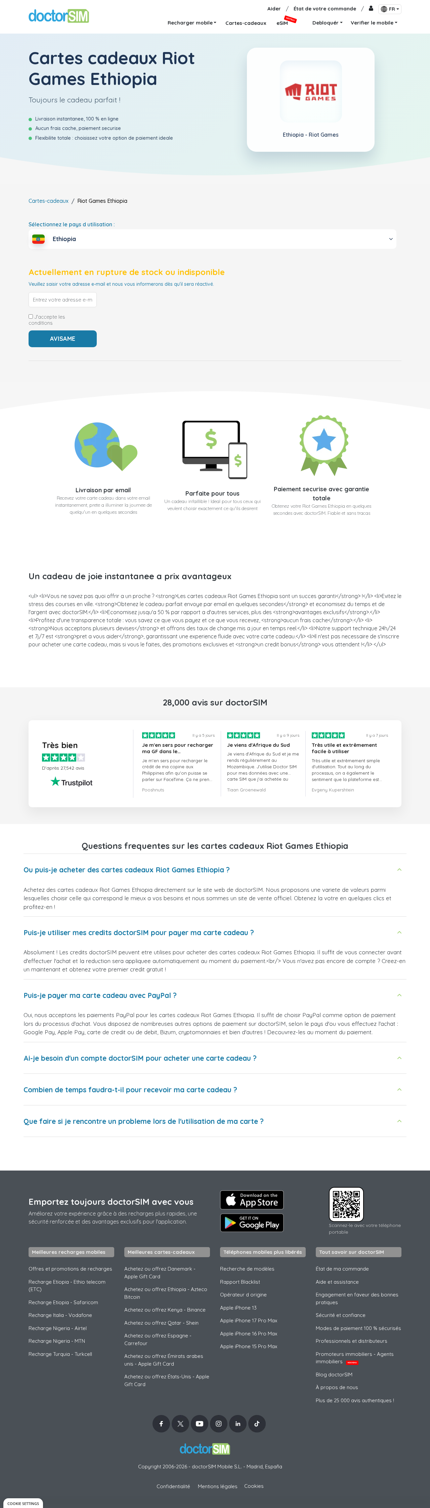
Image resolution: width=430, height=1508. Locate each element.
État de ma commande (342, 1269)
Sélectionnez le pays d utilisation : (72, 224)
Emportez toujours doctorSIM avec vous (111, 1201)
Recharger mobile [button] (190, 22)
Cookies (254, 1486)
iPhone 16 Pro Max (248, 1333)
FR (392, 9)
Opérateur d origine (243, 1294)
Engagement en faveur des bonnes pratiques (357, 1298)
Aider (274, 8)
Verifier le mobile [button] (372, 22)
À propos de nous (337, 1387)
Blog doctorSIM (334, 1374)
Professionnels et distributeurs (351, 1341)
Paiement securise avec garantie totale (321, 493)
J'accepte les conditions (47, 320)
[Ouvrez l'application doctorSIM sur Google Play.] (252, 1223)
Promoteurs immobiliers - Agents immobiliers (355, 1358)
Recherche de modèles (247, 1269)
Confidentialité (173, 1486)
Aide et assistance (337, 1282)
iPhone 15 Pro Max (248, 1346)
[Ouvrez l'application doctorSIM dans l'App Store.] (252, 1199)
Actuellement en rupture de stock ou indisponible (127, 272)
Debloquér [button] (325, 22)
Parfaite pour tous (212, 493)
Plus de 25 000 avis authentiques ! (355, 1400)
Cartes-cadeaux (49, 200)
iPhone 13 (238, 1308)
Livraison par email (103, 490)
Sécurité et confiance (341, 1315)
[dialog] (23, 1503)
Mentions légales (218, 1486)
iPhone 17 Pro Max (248, 1320)
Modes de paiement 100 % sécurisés (358, 1328)
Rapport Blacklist (240, 1282)
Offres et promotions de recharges (70, 1269)
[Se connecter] (371, 9)
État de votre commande (325, 8)
